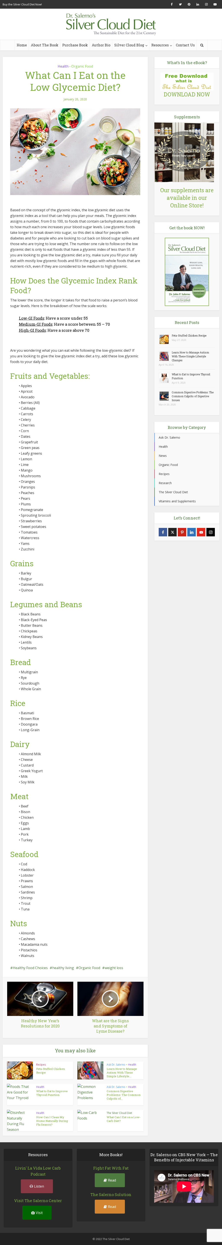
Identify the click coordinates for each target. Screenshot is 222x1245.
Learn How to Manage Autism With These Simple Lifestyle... (122, 1072)
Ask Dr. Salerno (116, 1064)
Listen (39, 1186)
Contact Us (185, 45)
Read (112, 1180)
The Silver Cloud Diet (119, 1113)
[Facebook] (163, 532)
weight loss (114, 967)
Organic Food (82, 66)
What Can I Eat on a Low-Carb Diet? (123, 1119)
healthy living (63, 967)
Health (63, 66)
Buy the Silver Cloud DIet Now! (22, 4)
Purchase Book (75, 45)
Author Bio (101, 45)
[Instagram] (210, 532)
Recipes (41, 1064)
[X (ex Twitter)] (172, 532)
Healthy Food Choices (30, 967)
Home (22, 45)
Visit (39, 1212)
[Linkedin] (191, 532)
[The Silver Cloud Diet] (111, 24)
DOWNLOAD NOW (187, 94)
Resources (160, 45)
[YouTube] (201, 532)
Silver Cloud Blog (129, 45)
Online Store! (187, 205)
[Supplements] (184, 152)
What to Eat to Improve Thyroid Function (52, 1093)
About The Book (44, 45)
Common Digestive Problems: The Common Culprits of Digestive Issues (193, 396)
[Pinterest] (182, 532)
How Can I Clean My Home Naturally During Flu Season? (52, 1120)
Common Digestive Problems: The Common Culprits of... (123, 1094)
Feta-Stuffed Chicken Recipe (50, 1070)
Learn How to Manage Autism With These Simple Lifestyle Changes (190, 356)
